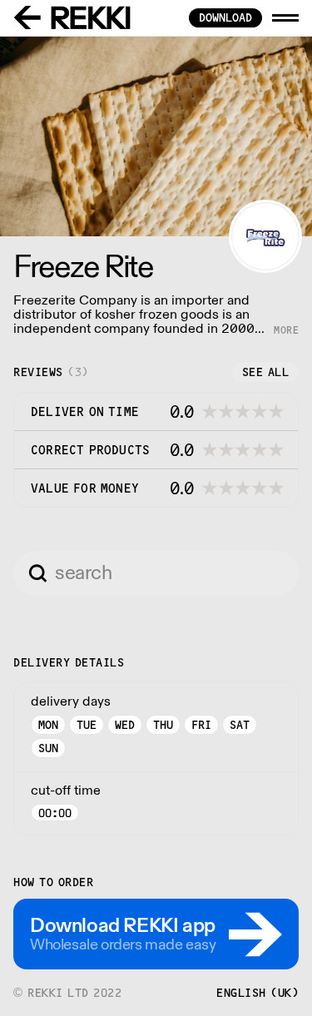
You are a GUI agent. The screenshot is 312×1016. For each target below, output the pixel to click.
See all (266, 371)
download (225, 17)
